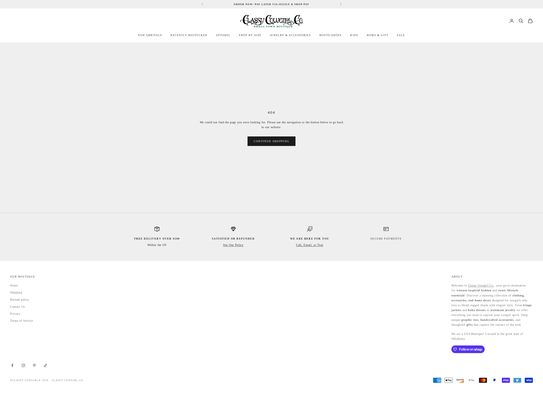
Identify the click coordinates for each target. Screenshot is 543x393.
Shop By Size (250, 35)
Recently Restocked (189, 35)
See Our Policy (233, 245)
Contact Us (17, 306)
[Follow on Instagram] (23, 365)
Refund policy (19, 299)
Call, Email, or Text (309, 245)
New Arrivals (150, 35)
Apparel (223, 35)
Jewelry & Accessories (290, 35)
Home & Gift (377, 35)
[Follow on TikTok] (45, 365)
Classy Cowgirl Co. (481, 285)
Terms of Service (21, 320)
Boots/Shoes (330, 35)
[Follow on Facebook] (12, 365)
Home (14, 285)
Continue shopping (272, 141)
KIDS (354, 35)
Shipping (16, 292)
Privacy (15, 313)
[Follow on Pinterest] (34, 365)
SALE (401, 35)
